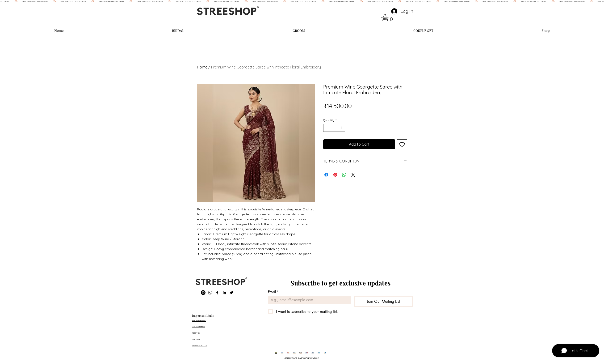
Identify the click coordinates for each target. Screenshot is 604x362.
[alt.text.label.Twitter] (231, 292)
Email (273, 292)
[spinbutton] (334, 128)
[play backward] (280, 353)
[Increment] (341, 128)
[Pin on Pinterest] (335, 175)
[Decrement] (326, 128)
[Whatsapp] (203, 292)
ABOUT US (196, 333)
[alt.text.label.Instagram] (210, 292)
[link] (389, 17)
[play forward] (323, 353)
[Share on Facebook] (326, 175)
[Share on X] (353, 175)
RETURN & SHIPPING (199, 320)
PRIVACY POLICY (198, 327)
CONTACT (196, 339)
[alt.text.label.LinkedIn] (224, 292)
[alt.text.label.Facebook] (217, 292)
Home (202, 67)
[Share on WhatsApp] (344, 175)
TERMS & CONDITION (199, 345)
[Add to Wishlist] (402, 144)
